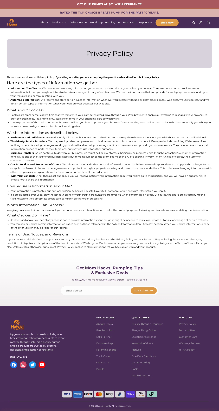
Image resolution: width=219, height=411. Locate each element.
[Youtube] (41, 364)
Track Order (103, 356)
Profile (100, 369)
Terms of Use (187, 330)
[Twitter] (32, 364)
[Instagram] (23, 364)
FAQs (135, 369)
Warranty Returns (189, 343)
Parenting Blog (141, 362)
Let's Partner (104, 336)
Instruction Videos (142, 343)
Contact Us (103, 362)
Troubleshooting (141, 375)
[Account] (201, 22)
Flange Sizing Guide (144, 330)
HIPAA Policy (187, 349)
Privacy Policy (187, 324)
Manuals (136, 349)
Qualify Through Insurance (147, 324)
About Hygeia (104, 324)
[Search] (193, 22)
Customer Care (188, 336)
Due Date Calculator (144, 356)
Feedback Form (105, 330)
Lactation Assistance (144, 336)
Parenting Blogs (106, 349)
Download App (105, 343)
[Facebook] (13, 364)
